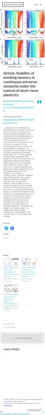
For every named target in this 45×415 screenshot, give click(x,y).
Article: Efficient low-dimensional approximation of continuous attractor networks (11, 271)
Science (13, 327)
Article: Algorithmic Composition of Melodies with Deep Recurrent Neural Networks (28, 271)
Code (7, 327)
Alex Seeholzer (13, 4)
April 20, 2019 (8, 324)
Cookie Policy (8, 405)
